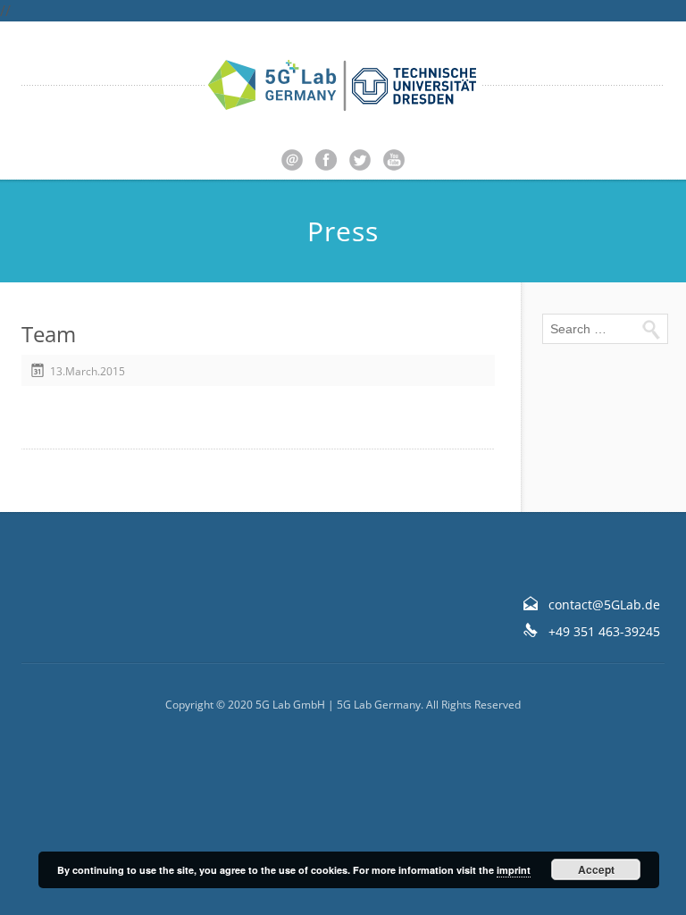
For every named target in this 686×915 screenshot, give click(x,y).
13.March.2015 (87, 371)
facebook (326, 160)
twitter (360, 160)
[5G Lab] (343, 85)
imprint (514, 870)
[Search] (650, 329)
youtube (394, 160)
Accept (596, 869)
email (292, 160)
